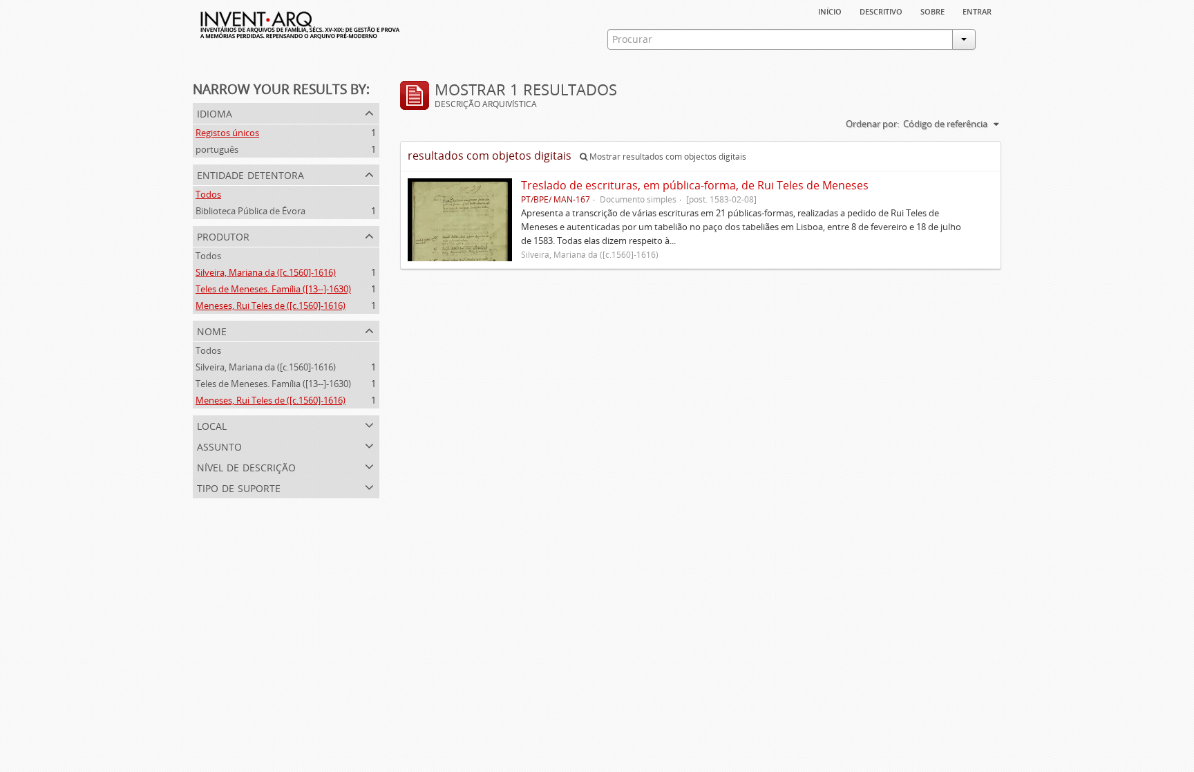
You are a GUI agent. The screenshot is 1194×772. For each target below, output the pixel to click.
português (217, 149)
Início (830, 10)
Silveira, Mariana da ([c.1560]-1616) (266, 272)
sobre (932, 10)
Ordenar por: (872, 123)
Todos (208, 194)
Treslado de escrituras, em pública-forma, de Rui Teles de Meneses (695, 185)
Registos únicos (227, 132)
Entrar (977, 10)
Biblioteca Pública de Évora (250, 211)
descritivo (881, 10)
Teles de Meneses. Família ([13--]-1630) (273, 289)
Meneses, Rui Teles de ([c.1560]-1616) (270, 305)
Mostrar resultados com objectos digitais (666, 156)
